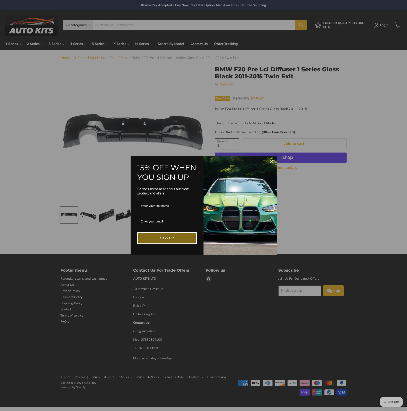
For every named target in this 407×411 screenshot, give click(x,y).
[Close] (271, 161)
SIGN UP (167, 238)
